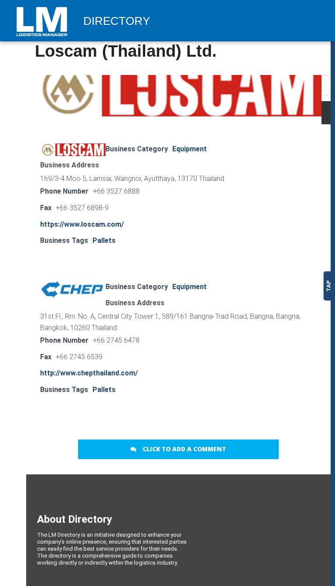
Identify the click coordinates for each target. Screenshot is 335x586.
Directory (116, 21)
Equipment (189, 149)
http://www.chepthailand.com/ (89, 373)
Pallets (104, 240)
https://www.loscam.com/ (82, 224)
